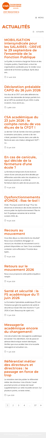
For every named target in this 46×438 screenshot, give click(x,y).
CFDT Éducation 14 (11, 12)
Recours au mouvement (14, 232)
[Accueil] (33, 32)
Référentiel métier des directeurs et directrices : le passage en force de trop (21, 368)
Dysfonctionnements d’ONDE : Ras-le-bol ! (22, 199)
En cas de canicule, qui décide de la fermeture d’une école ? (20, 162)
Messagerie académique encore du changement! (21, 328)
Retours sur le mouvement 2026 (19, 268)
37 (35, 405)
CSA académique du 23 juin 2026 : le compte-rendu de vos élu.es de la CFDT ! (22, 122)
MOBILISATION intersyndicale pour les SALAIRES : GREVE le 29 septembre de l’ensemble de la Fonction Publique (22, 48)
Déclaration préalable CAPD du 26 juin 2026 (22, 88)
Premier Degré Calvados (11, 13)
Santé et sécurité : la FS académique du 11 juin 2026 (21, 294)
